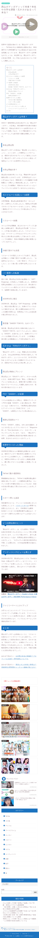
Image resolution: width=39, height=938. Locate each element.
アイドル (8, 825)
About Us (24, 933)
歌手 (7, 863)
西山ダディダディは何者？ (14, 70)
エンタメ (8, 835)
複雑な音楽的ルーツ (14, 95)
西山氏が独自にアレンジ (15, 91)
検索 (2, 889)
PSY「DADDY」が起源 (13, 93)
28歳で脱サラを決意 (14, 80)
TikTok (7, 816)
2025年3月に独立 (13, 85)
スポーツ (8, 840)
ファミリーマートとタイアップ (17, 108)
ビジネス (8, 844)
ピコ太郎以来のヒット (13, 104)
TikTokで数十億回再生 (15, 100)
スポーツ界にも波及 (14, 102)
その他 (7, 821)
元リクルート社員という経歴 (15, 76)
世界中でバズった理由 (13, 98)
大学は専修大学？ (13, 74)
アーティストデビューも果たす (16, 106)
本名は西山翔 (12, 72)
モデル (7, 849)
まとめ (8, 110)
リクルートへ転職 (13, 78)
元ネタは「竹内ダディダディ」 (16, 89)
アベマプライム (10, 830)
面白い (7, 868)
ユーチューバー (5, 3)
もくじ (9, 67)
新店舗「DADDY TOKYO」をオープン (20, 87)
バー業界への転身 (12, 82)
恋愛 (7, 859)
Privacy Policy (15, 933)
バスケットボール (22, 505)
